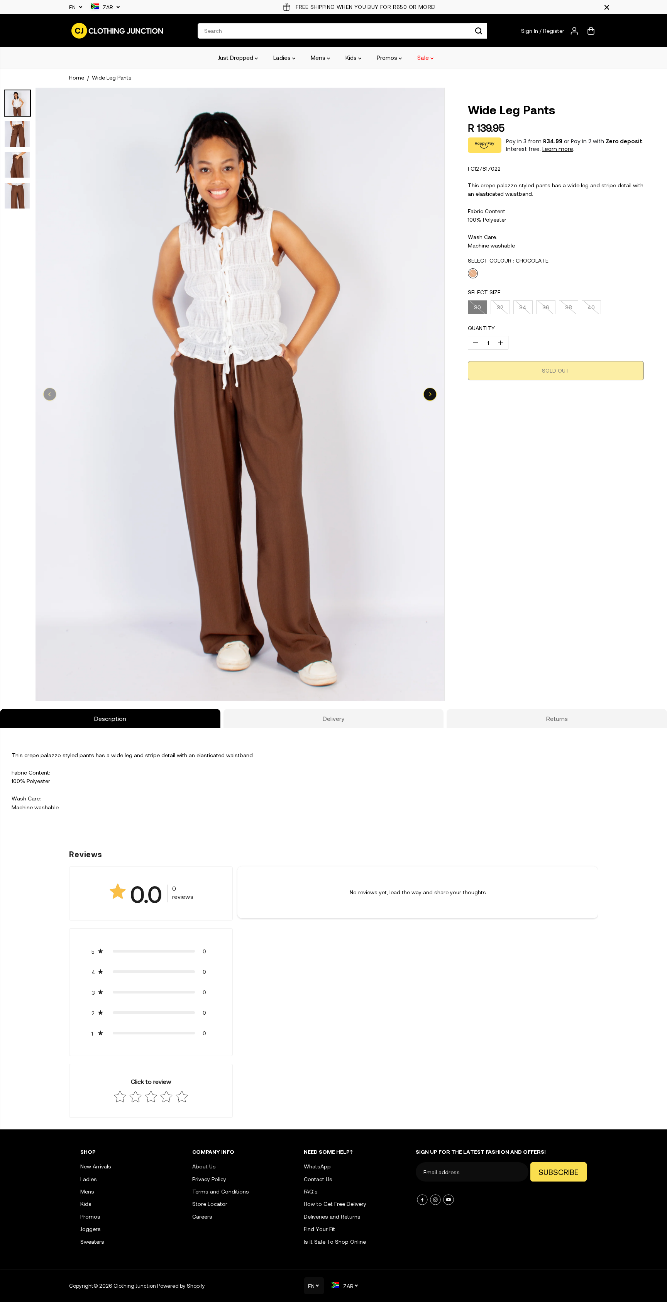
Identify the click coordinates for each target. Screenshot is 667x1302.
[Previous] (49, 394)
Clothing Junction (134, 1286)
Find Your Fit (319, 1229)
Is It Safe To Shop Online (335, 1241)
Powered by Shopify (181, 1286)
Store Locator (209, 1203)
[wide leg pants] (240, 394)
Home (76, 77)
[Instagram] (435, 1199)
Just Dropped (236, 57)
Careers (202, 1216)
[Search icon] (478, 31)
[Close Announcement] (606, 7)
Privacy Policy (209, 1179)
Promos (388, 57)
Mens (319, 57)
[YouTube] (448, 1199)
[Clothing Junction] (117, 30)
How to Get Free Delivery (335, 1203)
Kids (351, 57)
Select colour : (508, 260)
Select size (484, 292)
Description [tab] (110, 718)
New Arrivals (95, 1166)
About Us (204, 1166)
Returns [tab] (557, 718)
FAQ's (311, 1191)
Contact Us (318, 1179)
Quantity (481, 328)
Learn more (557, 149)
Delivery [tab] (333, 718)
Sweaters (92, 1241)
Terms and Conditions (220, 1191)
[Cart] (591, 31)
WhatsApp (317, 1166)
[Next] (430, 394)
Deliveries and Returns (332, 1216)
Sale (423, 57)
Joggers (90, 1229)
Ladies (282, 57)
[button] (151, 951)
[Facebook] (422, 1199)
